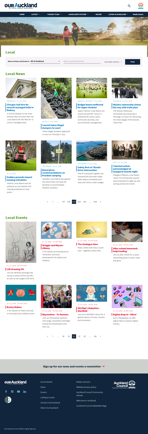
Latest (34, 14)
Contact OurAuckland (50, 402)
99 (95, 336)
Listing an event (47, 397)
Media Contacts (83, 382)
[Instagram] (12, 392)
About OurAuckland (49, 408)
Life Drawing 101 (15, 269)
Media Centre (138, 14)
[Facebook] (6, 392)
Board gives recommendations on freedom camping (53, 173)
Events (43, 392)
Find (133, 62)
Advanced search (112, 62)
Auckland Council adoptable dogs (91, 405)
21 (79, 336)
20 (74, 336)
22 (85, 336)
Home (22, 14)
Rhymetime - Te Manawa (55, 314)
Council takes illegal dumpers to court (53, 126)
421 (84, 202)
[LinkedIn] (24, 392)
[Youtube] (18, 392)
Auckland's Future (77, 14)
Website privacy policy (86, 387)
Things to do (53, 14)
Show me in (18, 61)
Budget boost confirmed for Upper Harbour (90, 106)
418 (68, 202)
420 (79, 202)
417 (63, 202)
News (42, 387)
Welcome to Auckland (86, 400)
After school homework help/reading (125, 250)
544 (95, 202)
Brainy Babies (14, 307)
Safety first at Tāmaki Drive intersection (89, 168)
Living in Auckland (117, 14)
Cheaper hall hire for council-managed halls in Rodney (20, 107)
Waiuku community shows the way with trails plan (127, 106)
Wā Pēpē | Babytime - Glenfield (89, 309)
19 (69, 336)
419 (74, 202)
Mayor (99, 14)
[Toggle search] (129, 6)
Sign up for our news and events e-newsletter (72, 366)
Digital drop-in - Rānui (124, 314)
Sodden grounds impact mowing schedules (19, 178)
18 (63, 336)
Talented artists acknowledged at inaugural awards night (125, 169)
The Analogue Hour (88, 244)
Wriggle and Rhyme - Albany (53, 246)
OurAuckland (46, 382)
